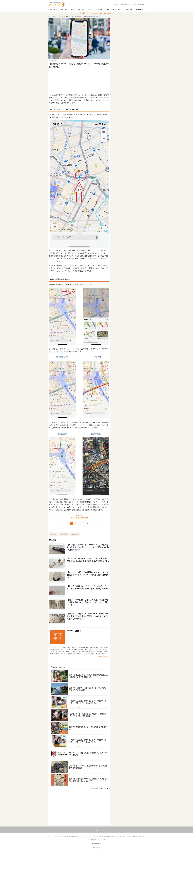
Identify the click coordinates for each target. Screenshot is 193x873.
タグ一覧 (102, 839)
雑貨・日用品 (53, 9)
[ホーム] (50, 16)
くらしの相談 (128, 9)
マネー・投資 (117, 9)
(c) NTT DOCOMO (96, 847)
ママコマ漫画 (140, 9)
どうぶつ (99, 9)
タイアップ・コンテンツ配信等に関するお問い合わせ (95, 836)
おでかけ (90, 9)
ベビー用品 (81, 9)
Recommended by (96, 788)
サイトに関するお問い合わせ (68, 836)
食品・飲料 (64, 9)
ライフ (54, 16)
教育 (108, 9)
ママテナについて (52, 836)
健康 (72, 9)
